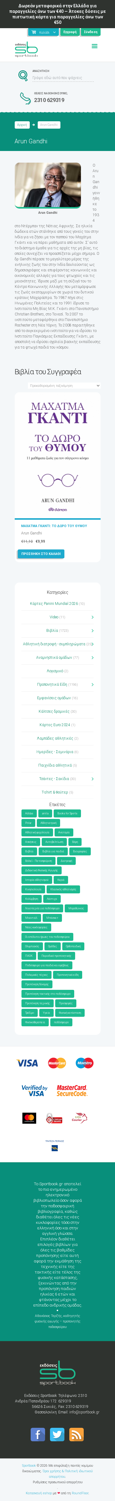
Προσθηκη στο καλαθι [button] (41, 554)
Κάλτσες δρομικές (54, 711)
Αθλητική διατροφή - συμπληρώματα (54, 644)
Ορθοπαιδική (73, 946)
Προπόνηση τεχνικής (37, 1003)
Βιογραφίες (80, 851)
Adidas (29, 813)
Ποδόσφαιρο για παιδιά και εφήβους (47, 965)
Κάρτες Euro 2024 (55, 725)
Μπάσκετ (52, 917)
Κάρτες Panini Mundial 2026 (54, 604)
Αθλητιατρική (48, 822)
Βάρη (75, 841)
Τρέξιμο (29, 1012)
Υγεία (46, 1012)
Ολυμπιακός (32, 946)
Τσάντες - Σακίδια (54, 779)
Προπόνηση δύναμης (37, 984)
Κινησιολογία (33, 889)
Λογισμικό (55, 671)
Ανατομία (64, 832)
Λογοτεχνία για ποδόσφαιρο (42, 908)
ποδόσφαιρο (61, 1022)
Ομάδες (52, 946)
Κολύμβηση (31, 898)
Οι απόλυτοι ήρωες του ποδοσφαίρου (47, 936)
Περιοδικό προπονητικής (56, 955)
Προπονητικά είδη (68, 974)
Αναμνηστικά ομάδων (54, 657)
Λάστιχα (52, 898)
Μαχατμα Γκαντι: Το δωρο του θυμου (54, 526)
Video (54, 617)
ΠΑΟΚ (29, 955)
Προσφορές (66, 1003)
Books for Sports (67, 813)
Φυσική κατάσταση (70, 1012)
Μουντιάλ (31, 917)
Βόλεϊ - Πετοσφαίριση (38, 860)
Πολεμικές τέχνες (36, 974)
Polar (28, 822)
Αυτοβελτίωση (54, 841)
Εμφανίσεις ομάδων (54, 698)
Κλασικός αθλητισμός (63, 889)
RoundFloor (80, 1493)
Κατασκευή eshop (39, 1493)
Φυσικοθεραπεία (35, 1022)
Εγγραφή (70, 32)
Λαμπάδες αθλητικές (55, 738)
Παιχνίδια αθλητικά (55, 765)
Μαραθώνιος (76, 908)
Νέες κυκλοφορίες (36, 927)
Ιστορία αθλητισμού (36, 879)
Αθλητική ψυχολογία (37, 832)
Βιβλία (52, 630)
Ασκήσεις (30, 841)
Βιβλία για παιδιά (53, 851)
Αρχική (22, 124)
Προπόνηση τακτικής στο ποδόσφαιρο (48, 993)
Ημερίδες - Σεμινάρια (54, 752)
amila (45, 813)
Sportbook (29, 1466)
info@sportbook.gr (84, 1412)
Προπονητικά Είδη (52, 684)
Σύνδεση (91, 32)
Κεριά (60, 879)
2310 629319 (49, 100)
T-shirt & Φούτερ (55, 792)
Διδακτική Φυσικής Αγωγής (41, 870)
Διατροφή (66, 860)
